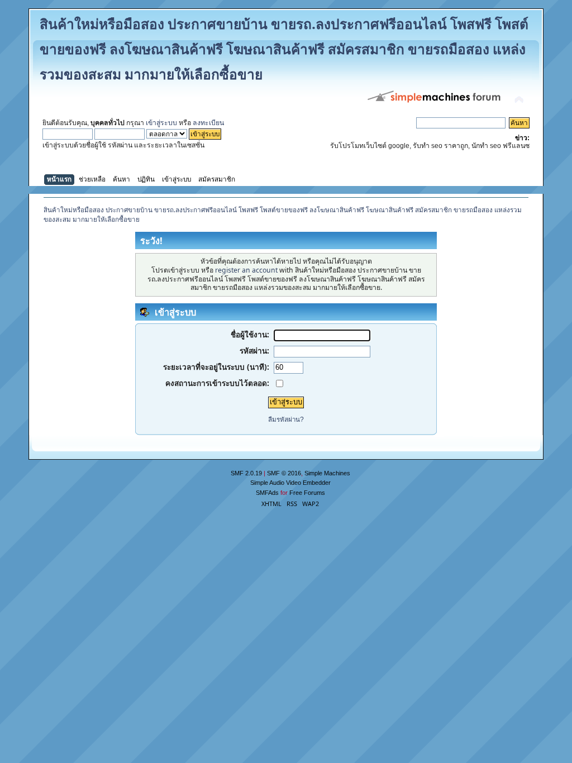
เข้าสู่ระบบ (161, 123)
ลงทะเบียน (208, 123)
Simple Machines (327, 473)
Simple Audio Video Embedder (290, 482)
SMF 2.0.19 (246, 473)
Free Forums (307, 492)
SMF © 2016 (284, 473)
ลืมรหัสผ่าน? (286, 419)
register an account (246, 270)
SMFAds (267, 492)
